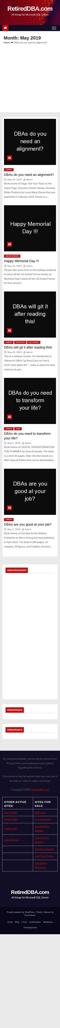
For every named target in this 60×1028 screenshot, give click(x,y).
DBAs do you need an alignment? (29, 175)
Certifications (35, 922)
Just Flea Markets (44, 849)
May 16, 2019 (14, 352)
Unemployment (30, 927)
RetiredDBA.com (29, 8)
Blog (17, 922)
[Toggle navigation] (54, 28)
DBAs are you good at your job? (27, 524)
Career (9, 169)
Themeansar (29, 915)
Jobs (18, 429)
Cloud (24, 922)
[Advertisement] (30, 76)
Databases (48, 922)
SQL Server (34, 342)
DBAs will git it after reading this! (28, 347)
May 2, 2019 (14, 529)
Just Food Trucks (44, 856)
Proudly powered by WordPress (21, 912)
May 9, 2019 (14, 443)
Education (20, 342)
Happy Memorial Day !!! (21, 261)
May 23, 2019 (14, 266)
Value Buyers (11, 840)
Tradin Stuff (10, 828)
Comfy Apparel (43, 819)
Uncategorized (12, 256)
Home (7, 42)
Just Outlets (10, 812)
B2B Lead (40, 812)
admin (29, 179)
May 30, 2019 (14, 179)
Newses (47, 912)
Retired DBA (11, 819)
